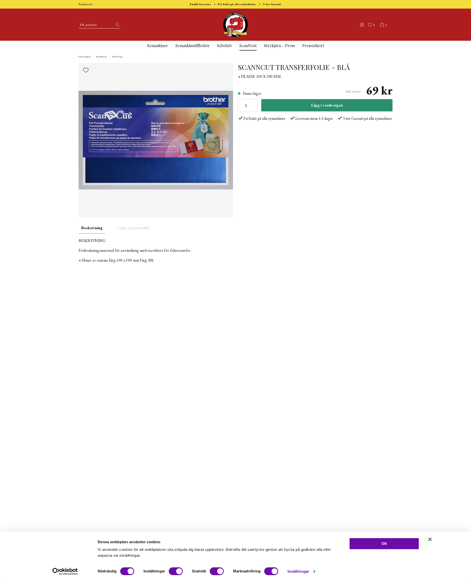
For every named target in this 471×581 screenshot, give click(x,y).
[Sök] (116, 24)
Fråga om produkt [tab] (133, 227)
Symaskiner (157, 45)
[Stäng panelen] (430, 539)
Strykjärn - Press (279, 45)
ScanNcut (248, 45)
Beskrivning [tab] (92, 227)
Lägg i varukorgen (327, 105)
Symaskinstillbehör (192, 45)
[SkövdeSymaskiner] (235, 25)
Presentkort (313, 45)
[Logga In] (362, 24)
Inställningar (298, 571)
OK (384, 543)
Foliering (117, 56)
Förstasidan (84, 56)
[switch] (176, 571)
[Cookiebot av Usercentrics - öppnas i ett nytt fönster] (65, 571)
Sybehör (224, 45)
